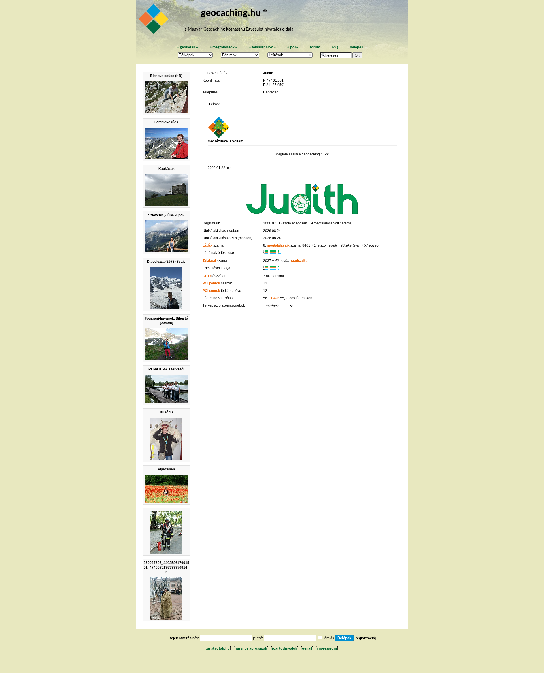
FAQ (335, 47)
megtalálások (223, 47)
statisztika (299, 261)
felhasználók (262, 47)
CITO (207, 276)
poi (293, 47)
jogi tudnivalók (284, 648)
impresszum (327, 648)
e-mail (307, 648)
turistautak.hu (217, 648)
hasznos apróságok (251, 648)
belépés (356, 47)
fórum (315, 47)
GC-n (275, 298)
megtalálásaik (278, 245)
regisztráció (365, 638)
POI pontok (211, 283)
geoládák (187, 47)
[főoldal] (154, 20)
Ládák (207, 245)
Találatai (209, 261)
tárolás (329, 638)
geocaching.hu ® (234, 13)
